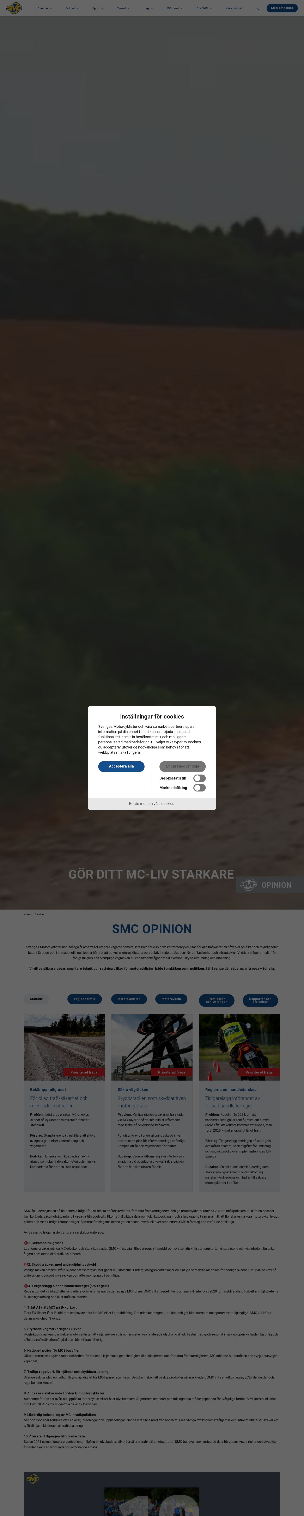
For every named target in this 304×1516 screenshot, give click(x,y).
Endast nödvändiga (182, 766)
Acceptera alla (121, 766)
